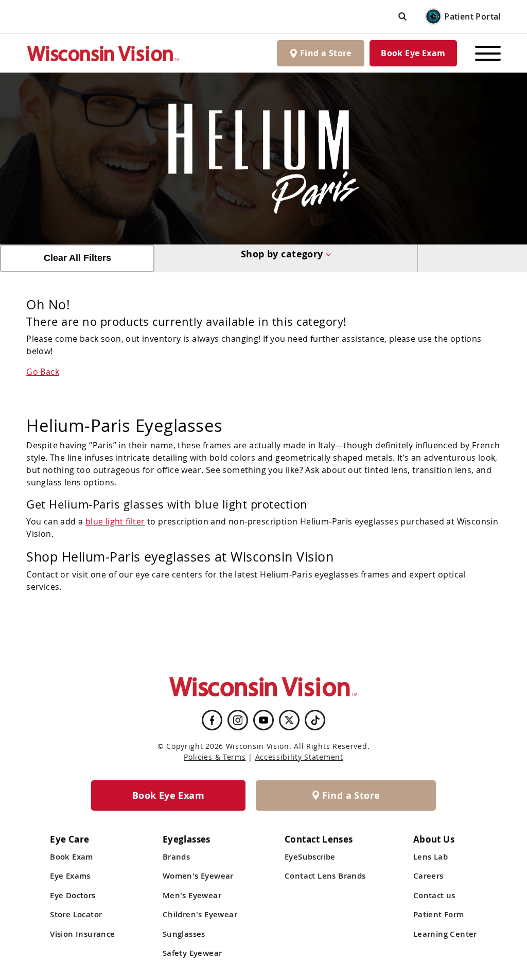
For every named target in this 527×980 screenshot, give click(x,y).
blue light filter (115, 521)
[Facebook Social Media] (212, 720)
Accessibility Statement (299, 757)
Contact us (434, 895)
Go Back (42, 371)
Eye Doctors (72, 895)
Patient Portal (472, 16)
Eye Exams (70, 875)
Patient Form (438, 914)
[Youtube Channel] (263, 720)
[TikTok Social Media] (315, 720)
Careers (428, 875)
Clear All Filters (77, 258)
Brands (176, 856)
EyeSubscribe (310, 856)
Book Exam (71, 856)
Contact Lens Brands (325, 875)
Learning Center (445, 934)
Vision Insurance (82, 934)
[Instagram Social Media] (238, 720)
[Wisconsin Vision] (103, 53)
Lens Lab (430, 856)
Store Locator (76, 914)
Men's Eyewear (192, 895)
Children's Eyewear (200, 914)
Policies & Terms (214, 757)
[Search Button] (402, 16)
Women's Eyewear (198, 875)
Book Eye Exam (413, 53)
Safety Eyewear (192, 953)
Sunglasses (184, 934)
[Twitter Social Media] (289, 720)
